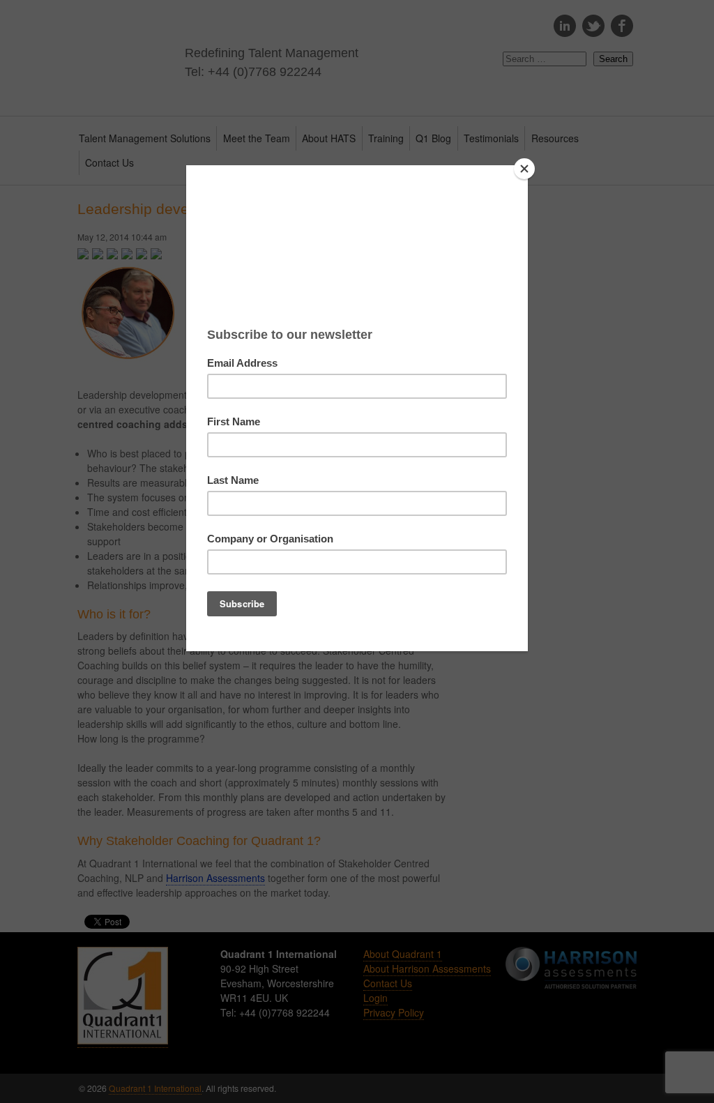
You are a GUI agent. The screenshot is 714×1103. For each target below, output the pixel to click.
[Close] (524, 168)
